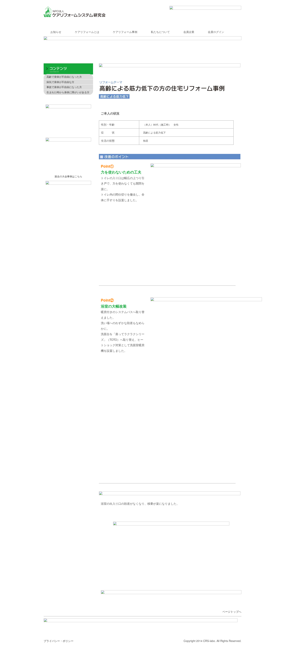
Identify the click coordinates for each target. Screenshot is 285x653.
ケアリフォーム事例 (125, 32)
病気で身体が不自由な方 (60, 82)
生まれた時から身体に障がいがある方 (68, 92)
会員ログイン (216, 32)
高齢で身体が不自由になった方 (64, 76)
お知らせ (55, 32)
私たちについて (160, 32)
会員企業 (188, 32)
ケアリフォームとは (87, 32)
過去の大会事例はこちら (68, 176)
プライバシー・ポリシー (58, 641)
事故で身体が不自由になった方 (64, 87)
